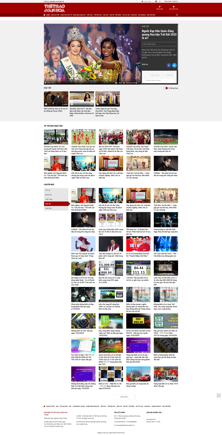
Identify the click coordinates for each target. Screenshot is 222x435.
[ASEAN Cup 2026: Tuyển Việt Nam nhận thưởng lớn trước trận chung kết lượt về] (166, 136)
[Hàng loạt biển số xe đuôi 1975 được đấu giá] (166, 374)
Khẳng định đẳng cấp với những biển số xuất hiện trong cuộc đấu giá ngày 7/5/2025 (83, 385)
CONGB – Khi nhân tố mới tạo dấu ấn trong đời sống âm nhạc (165, 174)
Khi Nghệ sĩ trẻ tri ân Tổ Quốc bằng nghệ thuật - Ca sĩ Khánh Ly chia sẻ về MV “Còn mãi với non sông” (83, 281)
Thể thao (90, 15)
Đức (70, 406)
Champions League (79, 406)
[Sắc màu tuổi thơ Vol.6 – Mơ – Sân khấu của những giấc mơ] (166, 243)
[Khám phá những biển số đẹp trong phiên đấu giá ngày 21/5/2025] (83, 294)
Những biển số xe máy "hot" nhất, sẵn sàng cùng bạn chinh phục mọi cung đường (165, 306)
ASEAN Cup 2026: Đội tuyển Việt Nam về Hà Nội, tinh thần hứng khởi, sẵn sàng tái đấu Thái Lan (137, 150)
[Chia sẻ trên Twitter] (174, 65)
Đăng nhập (168, 1)
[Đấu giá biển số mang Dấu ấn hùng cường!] (138, 374)
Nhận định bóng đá (79, 15)
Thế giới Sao (98, 15)
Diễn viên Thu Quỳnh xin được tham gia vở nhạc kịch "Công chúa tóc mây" (82, 255)
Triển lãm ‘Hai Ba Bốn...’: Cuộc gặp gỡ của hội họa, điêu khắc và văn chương (137, 175)
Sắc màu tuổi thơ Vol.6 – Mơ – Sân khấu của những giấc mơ (166, 254)
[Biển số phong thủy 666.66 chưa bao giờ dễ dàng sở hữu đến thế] (166, 345)
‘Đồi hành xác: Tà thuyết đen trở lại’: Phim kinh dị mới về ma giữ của (138, 231)
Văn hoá (119, 406)
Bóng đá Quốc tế (66, 15)
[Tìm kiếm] (177, 15)
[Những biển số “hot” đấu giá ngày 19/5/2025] (83, 321)
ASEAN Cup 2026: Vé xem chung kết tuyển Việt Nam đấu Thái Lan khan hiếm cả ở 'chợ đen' (55, 150)
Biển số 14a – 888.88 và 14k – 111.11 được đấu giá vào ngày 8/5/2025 (110, 385)
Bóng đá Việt (55, 15)
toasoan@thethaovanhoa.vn (125, 425)
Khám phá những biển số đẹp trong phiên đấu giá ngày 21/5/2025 (82, 306)
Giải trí (112, 15)
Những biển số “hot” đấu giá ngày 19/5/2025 (82, 332)
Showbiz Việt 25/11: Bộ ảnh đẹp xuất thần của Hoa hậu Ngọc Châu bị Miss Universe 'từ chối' (82, 112)
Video (48, 15)
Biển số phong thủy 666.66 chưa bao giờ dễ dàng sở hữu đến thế (165, 357)
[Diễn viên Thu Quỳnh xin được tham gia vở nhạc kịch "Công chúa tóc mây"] (83, 243)
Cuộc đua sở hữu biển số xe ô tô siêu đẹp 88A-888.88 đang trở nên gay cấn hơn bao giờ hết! (165, 281)
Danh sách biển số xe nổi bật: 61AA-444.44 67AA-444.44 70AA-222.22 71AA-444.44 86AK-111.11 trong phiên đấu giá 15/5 (110, 359)
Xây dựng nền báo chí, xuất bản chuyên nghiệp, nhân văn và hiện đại (111, 175)
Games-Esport (156, 406)
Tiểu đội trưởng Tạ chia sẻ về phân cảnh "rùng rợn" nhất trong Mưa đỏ (111, 255)
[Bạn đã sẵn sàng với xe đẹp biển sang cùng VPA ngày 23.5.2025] (111, 268)
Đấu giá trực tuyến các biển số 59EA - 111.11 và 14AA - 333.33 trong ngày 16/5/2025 (165, 333)
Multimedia (142, 15)
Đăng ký (175, 1)
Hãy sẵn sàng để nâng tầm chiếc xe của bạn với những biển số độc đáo (109, 306)
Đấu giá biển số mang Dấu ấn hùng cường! (137, 384)
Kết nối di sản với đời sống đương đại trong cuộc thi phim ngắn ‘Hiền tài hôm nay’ (83, 175)
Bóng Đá (48, 195)
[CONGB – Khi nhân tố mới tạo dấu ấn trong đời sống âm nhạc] (166, 163)
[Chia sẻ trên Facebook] (168, 65)
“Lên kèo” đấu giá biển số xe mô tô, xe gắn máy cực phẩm (137, 279)
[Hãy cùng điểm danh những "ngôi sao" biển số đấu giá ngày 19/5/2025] (111, 321)
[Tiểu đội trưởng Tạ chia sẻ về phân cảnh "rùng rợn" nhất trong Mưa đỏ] (111, 243)
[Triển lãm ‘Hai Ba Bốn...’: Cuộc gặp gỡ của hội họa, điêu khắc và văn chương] (138, 163)
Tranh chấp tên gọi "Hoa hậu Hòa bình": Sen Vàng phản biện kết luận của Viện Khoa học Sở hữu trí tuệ (107, 112)
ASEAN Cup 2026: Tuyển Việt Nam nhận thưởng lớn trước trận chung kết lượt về (165, 148)
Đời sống (118, 15)
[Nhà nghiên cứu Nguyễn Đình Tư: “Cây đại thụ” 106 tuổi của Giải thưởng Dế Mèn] (56, 163)
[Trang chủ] (44, 15)
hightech (147, 406)
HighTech (134, 15)
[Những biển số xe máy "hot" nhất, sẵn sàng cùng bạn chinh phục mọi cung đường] (166, 294)
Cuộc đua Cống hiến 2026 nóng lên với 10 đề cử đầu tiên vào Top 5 (111, 231)
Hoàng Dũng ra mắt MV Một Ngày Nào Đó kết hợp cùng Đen (166, 230)
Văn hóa (105, 15)
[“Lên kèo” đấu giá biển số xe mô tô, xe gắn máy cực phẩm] (138, 268)
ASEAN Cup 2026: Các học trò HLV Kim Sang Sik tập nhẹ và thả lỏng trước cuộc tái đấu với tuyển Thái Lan (83, 150)
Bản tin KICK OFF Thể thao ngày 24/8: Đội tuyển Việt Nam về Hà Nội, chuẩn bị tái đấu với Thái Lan (111, 150)
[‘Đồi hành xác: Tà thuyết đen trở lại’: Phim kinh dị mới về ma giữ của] (138, 219)
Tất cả (47, 190)
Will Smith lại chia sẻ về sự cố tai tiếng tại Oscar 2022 (55, 109)
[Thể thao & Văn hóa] (54, 8)
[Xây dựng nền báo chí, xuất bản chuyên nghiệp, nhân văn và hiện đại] (111, 163)
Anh (57, 406)
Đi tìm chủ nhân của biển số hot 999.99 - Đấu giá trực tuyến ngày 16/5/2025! (138, 333)
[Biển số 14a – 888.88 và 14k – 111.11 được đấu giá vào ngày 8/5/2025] (111, 374)
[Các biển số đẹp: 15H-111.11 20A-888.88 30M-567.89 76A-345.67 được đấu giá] (83, 345)
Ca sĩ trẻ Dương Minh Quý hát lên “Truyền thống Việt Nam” (137, 254)
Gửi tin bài (147, 1)
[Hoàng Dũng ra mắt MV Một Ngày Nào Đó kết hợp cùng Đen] (166, 219)
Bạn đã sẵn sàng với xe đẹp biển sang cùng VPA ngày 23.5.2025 (109, 280)
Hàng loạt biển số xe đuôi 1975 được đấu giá (166, 384)
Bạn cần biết (151, 15)
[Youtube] (156, 1)
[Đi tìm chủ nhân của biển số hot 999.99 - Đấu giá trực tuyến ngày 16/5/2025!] (138, 321)
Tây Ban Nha (64, 406)
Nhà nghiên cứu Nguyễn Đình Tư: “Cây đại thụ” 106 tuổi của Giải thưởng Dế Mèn (55, 175)
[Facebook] (159, 1)
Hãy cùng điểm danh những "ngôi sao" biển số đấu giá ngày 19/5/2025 (111, 333)
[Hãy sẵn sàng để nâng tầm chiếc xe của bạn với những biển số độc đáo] (111, 294)
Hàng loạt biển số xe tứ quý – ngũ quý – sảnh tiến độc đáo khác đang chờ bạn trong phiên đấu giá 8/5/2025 (138, 358)
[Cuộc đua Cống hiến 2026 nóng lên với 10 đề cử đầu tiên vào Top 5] (111, 219)
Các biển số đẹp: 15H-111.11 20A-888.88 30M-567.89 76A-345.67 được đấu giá (82, 357)
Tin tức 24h (126, 15)
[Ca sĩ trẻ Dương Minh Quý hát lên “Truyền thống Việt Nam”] (138, 243)
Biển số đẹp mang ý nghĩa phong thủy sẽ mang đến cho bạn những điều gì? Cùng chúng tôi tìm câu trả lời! (138, 307)
